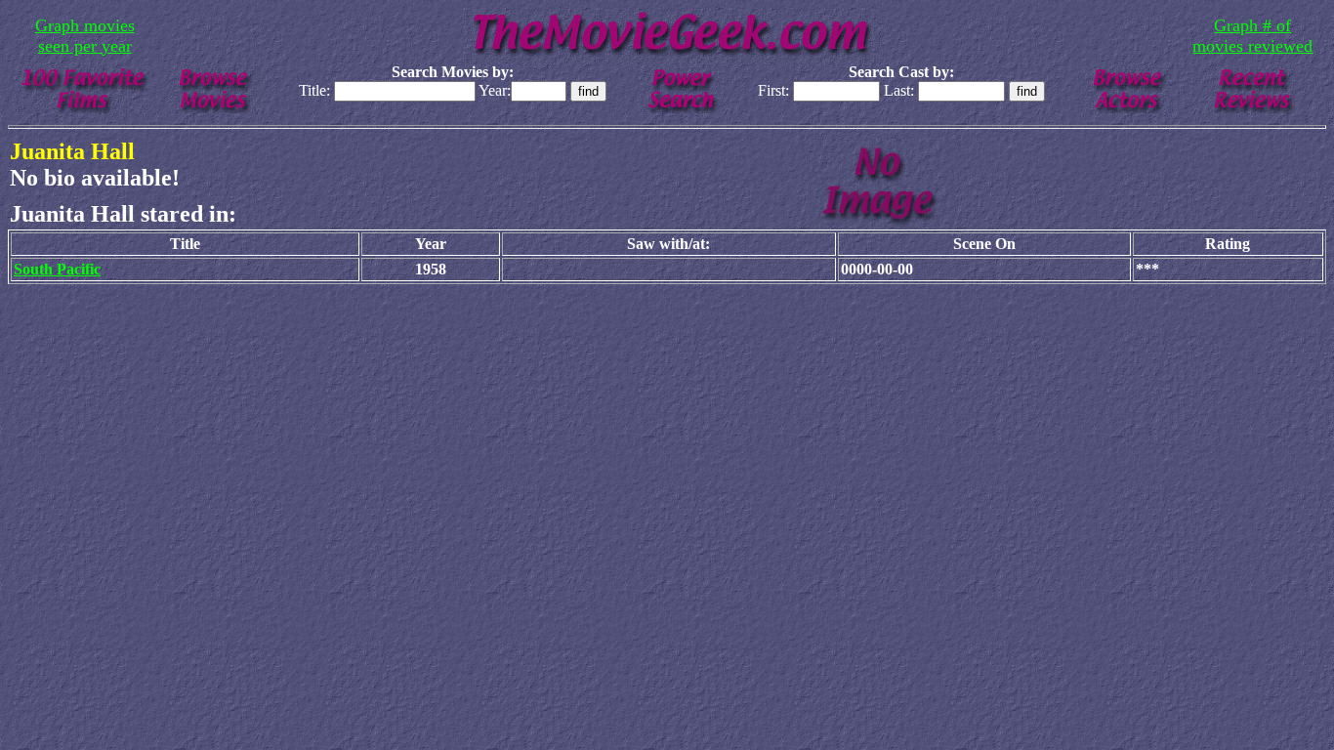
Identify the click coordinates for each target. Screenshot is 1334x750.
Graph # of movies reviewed (1252, 36)
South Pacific (57, 269)
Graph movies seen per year (85, 36)
